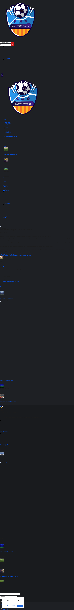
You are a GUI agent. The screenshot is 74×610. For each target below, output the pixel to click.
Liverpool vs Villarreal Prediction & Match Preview (6, 380)
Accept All (19, 605)
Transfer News (7, 126)
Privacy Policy (5, 609)
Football (4, 119)
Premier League (7, 178)
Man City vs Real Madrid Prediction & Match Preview (6, 551)
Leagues (4, 177)
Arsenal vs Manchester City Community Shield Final (10, 154)
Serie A (5, 181)
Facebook (5, 445)
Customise (6, 605)
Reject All (13, 605)
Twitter (4, 447)
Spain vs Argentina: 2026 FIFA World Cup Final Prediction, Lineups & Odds (9, 576)
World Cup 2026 (6, 190)
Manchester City (6, 254)
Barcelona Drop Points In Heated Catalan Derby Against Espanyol (11, 281)
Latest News (7, 122)
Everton (1, 254)
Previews (7, 131)
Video (5, 189)
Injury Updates (8, 124)
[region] (13, 602)
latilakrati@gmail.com (6, 58)
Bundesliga (6, 182)
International (5, 185)
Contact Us (7, 127)
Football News (8, 132)
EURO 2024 (6, 186)
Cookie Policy (5, 608)
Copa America (6, 187)
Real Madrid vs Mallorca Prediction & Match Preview (10, 136)
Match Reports (8, 123)
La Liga (5, 180)
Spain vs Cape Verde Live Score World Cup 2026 (6, 585)
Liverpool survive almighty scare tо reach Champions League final (8, 401)
